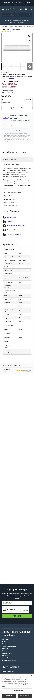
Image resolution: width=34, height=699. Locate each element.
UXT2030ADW (9, 92)
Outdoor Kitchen (7, 653)
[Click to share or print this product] (29, 36)
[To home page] (12, 9)
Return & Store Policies (9, 660)
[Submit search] (29, 15)
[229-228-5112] (26, 9)
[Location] (21, 9)
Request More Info (18, 108)
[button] (3, 9)
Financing (5, 648)
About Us (5, 655)
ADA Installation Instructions (16, 225)
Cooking (11, 26)
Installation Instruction (14, 234)
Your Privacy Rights (17, 690)
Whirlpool (11, 90)
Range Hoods (18, 26)
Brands (4, 641)
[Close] (32, 676)
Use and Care (11, 217)
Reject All (9, 695)
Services (4, 651)
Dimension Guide (12, 230)
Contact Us (5, 658)
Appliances (4, 26)
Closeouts (5, 644)
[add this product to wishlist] (29, 40)
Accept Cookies (24, 695)
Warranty (10, 221)
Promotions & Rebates (9, 646)
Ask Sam (17, 130)
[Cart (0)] (31, 9)
